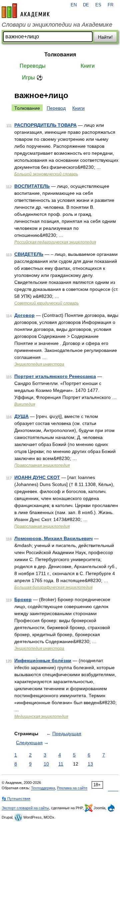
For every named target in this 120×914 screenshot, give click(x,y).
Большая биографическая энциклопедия (53, 587)
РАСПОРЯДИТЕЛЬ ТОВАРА (45, 125)
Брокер (23, 599)
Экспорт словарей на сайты (25, 808)
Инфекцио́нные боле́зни (42, 660)
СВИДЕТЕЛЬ (28, 254)
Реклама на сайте (72, 788)
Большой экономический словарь (46, 174)
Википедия (24, 404)
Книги (88, 66)
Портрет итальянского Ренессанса (55, 376)
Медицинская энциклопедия (41, 716)
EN (74, 5)
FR (110, 5)
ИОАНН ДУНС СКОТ (37, 477)
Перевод (56, 108)
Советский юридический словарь (46, 303)
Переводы (33, 66)
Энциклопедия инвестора (39, 364)
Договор (24, 315)
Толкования (60, 54)
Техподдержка (43, 788)
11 (60, 764)
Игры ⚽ (32, 77)
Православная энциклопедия (42, 465)
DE (86, 5)
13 (90, 764)
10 (46, 764)
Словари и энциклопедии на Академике (57, 24)
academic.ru (26, 10)
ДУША (21, 416)
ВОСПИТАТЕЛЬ (32, 186)
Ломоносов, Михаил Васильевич (53, 538)
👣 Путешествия (16, 799)
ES (98, 5)
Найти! (105, 37)
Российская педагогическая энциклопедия (55, 242)
